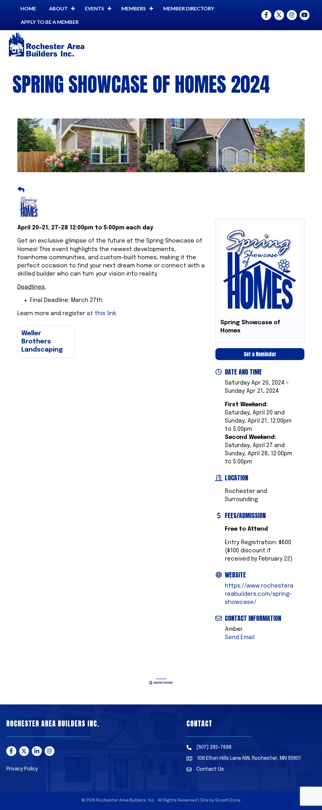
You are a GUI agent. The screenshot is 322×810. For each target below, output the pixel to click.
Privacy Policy (22, 769)
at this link (101, 313)
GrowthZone (228, 800)
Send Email (240, 637)
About (58, 8)
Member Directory (188, 8)
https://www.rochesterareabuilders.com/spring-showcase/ (259, 594)
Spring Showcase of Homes (250, 327)
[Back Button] (21, 190)
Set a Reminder (260, 354)
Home (28, 8)
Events (94, 8)
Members (133, 8)
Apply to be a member (50, 22)
